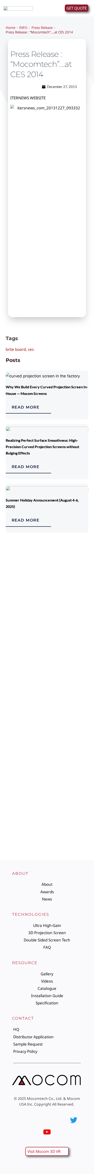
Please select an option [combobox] (28, 741)
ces (31, 349)
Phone (11, 711)
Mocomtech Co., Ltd (44, 1098)
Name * (12, 650)
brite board (16, 349)
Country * (14, 752)
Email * (11, 670)
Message (13, 793)
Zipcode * (14, 773)
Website (13, 691)
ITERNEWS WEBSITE (28, 97)
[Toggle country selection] (14, 720)
